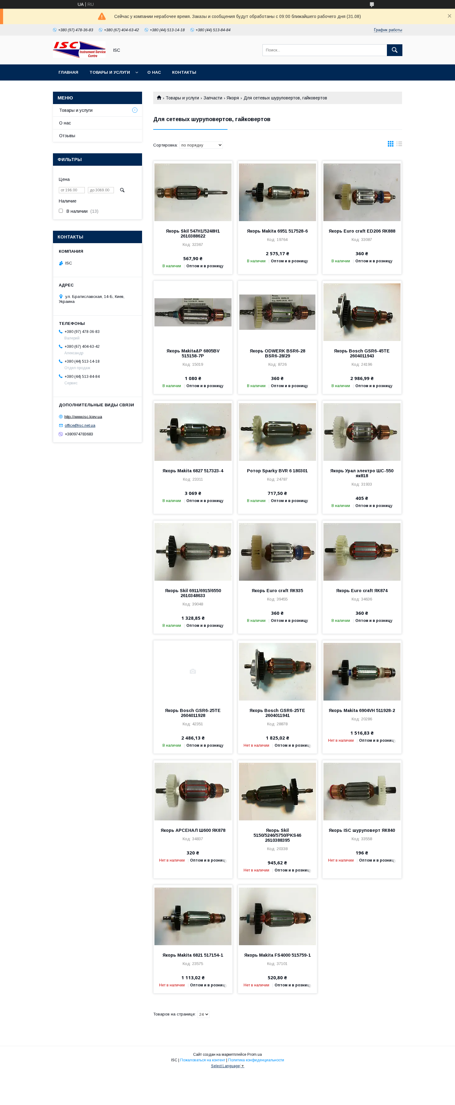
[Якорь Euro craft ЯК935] (277, 552)
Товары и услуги (109, 72)
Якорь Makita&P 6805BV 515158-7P (193, 353)
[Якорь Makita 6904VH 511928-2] (362, 671)
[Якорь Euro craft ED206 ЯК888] (362, 192)
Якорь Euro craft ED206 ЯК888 (362, 231)
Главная (68, 72)
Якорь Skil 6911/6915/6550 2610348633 (193, 593)
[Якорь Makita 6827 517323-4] (193, 432)
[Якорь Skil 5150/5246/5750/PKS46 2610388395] (277, 791)
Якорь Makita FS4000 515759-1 (277, 955)
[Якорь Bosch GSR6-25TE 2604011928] (193, 671)
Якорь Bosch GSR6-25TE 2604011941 (277, 713)
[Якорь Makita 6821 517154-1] (193, 916)
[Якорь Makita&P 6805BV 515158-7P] (193, 312)
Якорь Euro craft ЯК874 (362, 590)
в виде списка (399, 145)
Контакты (184, 72)
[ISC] (79, 56)
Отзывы (67, 135)
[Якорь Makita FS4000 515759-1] (277, 916)
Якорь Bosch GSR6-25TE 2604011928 (193, 713)
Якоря (233, 97)
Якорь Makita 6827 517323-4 (192, 470)
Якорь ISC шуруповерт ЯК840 (362, 830)
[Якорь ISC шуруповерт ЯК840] (362, 791)
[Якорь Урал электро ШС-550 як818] (362, 432)
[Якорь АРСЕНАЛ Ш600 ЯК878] (193, 791)
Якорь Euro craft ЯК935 (277, 590)
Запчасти (213, 97)
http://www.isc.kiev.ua (83, 416)
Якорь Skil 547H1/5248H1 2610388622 (193, 233)
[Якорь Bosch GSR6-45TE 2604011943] (362, 312)
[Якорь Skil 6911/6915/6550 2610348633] (193, 552)
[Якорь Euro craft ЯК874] (362, 552)
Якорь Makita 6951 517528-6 (277, 231)
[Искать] (394, 50)
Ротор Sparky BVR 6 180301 (277, 470)
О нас (154, 72)
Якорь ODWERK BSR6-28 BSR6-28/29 (277, 353)
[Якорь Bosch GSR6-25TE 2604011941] (277, 671)
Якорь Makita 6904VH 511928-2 (362, 710)
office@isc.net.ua (80, 425)
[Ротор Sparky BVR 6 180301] (277, 432)
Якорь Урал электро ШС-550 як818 (361, 473)
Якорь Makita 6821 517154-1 (192, 955)
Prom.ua (254, 1054)
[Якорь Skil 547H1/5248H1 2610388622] (193, 192)
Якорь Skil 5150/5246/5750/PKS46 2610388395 (277, 835)
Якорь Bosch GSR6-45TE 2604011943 (362, 353)
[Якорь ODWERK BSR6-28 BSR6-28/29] (277, 312)
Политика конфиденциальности (256, 1060)
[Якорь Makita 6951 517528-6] (277, 192)
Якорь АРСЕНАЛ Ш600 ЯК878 (193, 830)
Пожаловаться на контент (202, 1060)
